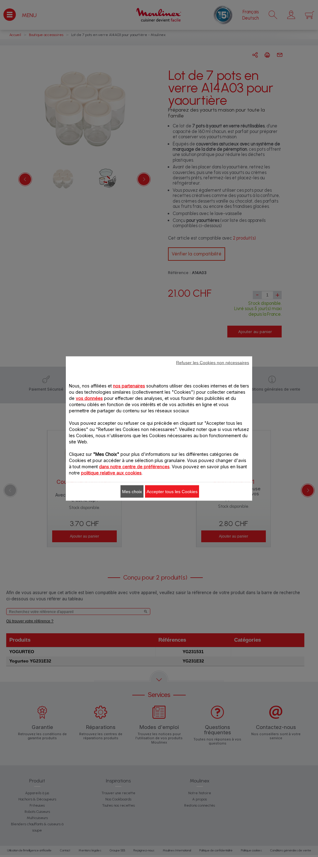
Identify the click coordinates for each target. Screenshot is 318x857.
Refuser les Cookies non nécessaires (212, 362)
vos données (89, 398)
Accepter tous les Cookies (172, 491)
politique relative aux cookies (111, 472)
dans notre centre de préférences (134, 466)
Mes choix (132, 491)
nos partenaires (129, 385)
